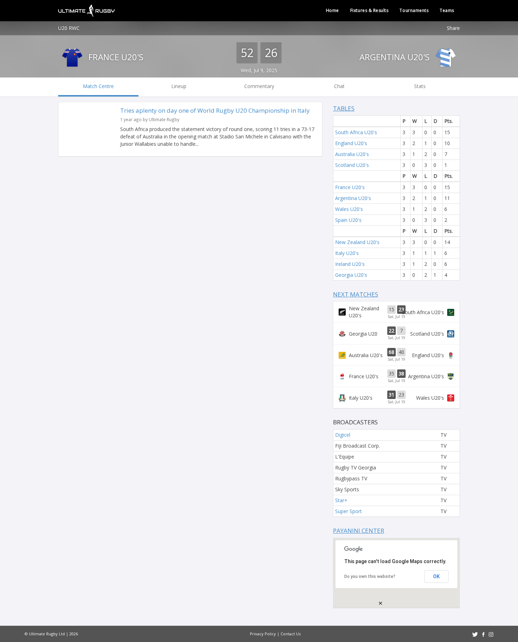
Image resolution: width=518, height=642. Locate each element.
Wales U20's (349, 209)
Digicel (342, 434)
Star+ (341, 500)
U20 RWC (69, 28)
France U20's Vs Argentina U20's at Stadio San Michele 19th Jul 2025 (396, 376)
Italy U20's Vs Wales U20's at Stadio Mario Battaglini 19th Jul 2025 (396, 397)
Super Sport (348, 511)
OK (436, 576)
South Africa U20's (356, 132)
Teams (447, 10)
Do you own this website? (369, 576)
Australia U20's (352, 154)
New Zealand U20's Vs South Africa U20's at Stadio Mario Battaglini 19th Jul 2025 (396, 312)
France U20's (114, 57)
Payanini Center (358, 530)
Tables (343, 108)
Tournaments (414, 10)
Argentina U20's (395, 57)
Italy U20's (347, 253)
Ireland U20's (350, 264)
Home (332, 10)
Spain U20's (348, 220)
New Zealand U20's (357, 242)
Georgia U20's (351, 275)
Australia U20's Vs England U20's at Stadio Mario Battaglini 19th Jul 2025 (396, 355)
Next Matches (355, 294)
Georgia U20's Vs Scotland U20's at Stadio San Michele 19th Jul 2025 (396, 333)
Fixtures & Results (369, 10)
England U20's (351, 143)
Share (453, 28)
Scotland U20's (352, 165)
